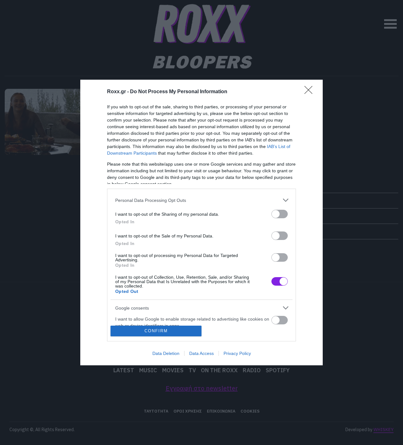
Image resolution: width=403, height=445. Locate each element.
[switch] (279, 214)
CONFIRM (156, 330)
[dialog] (201, 222)
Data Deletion (165, 353)
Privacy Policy (237, 353)
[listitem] (201, 200)
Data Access (201, 353)
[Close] (310, 92)
